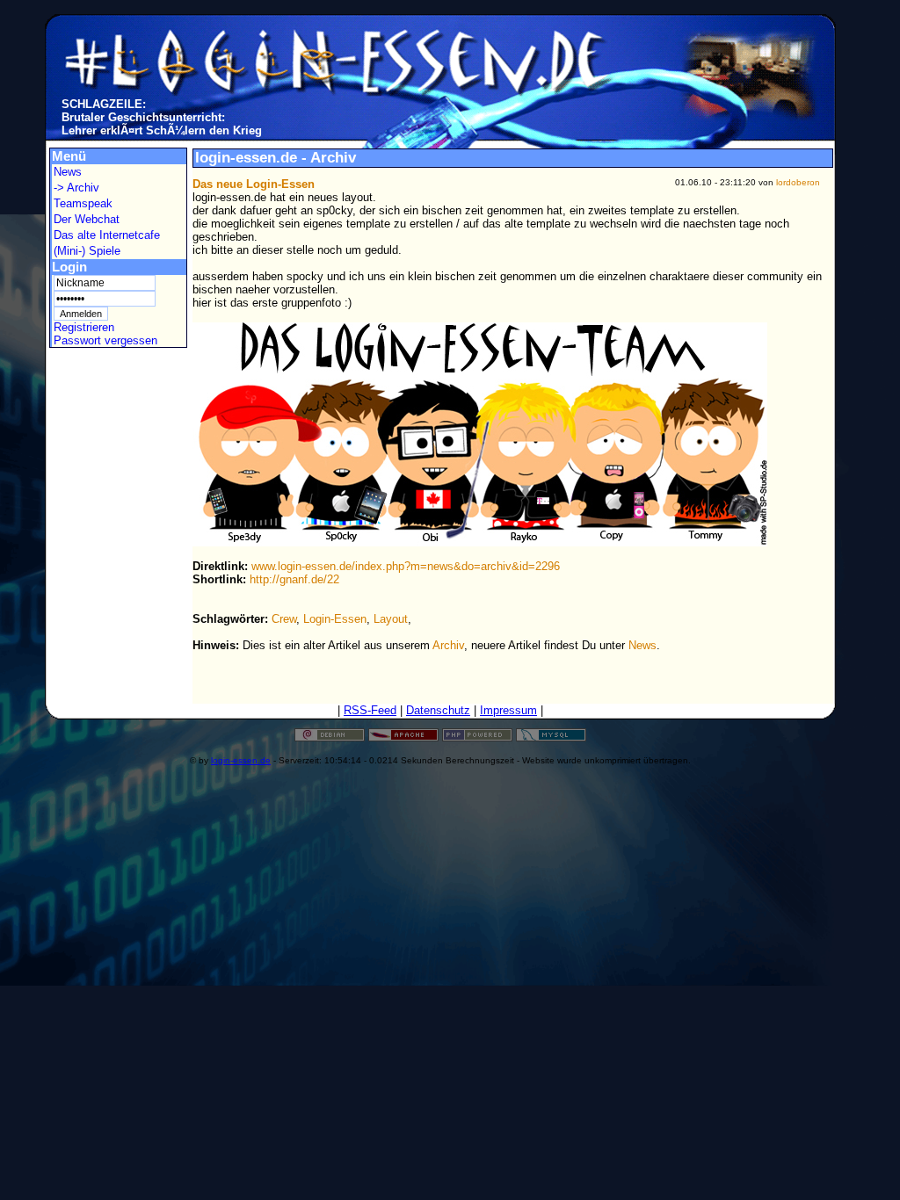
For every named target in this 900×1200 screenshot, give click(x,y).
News (68, 171)
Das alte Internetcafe (107, 235)
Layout (391, 618)
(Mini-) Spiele (87, 250)
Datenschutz (438, 710)
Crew (284, 618)
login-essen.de (241, 760)
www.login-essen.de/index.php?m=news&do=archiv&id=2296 (405, 566)
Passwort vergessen (105, 340)
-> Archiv (76, 187)
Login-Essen (335, 618)
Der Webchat (87, 219)
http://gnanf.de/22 (294, 579)
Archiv (448, 645)
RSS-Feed (370, 710)
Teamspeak (83, 203)
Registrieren (84, 327)
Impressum (508, 710)
